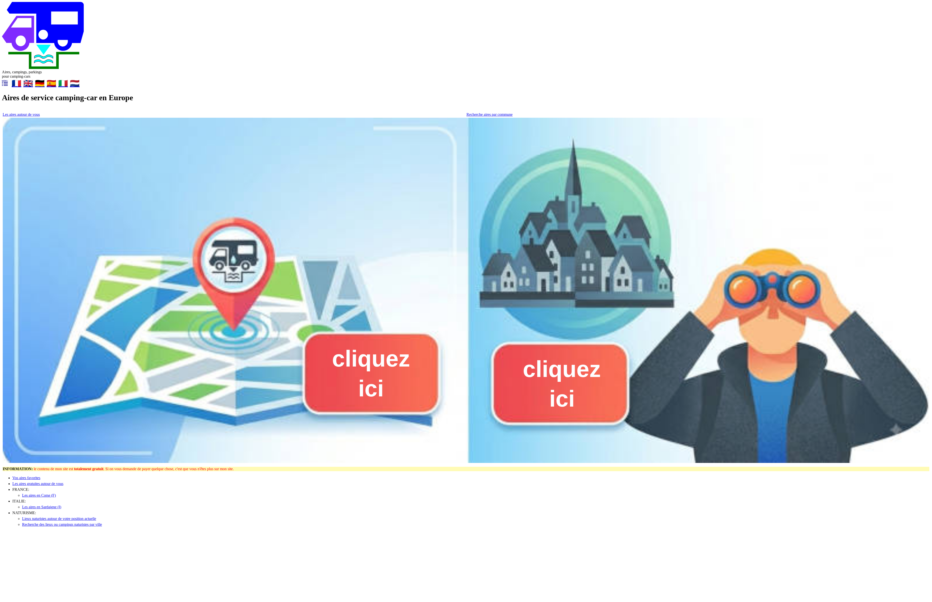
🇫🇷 (16, 83)
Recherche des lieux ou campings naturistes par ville (62, 524)
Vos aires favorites (26, 478)
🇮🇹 (63, 83)
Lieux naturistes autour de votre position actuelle (59, 519)
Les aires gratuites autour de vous (37, 484)
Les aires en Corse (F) (39, 495)
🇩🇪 (40, 83)
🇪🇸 (51, 83)
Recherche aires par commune (489, 114)
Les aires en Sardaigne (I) (41, 507)
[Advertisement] (147, 566)
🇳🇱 (75, 83)
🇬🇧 (28, 83)
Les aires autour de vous (21, 114)
